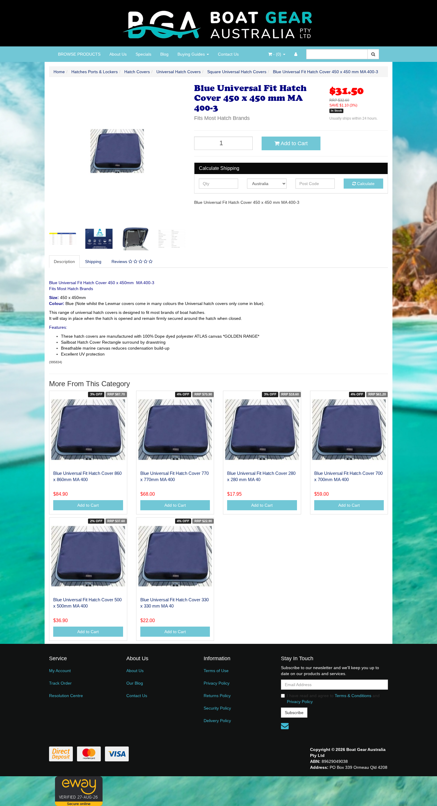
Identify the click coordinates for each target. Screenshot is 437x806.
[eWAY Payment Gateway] (79, 790)
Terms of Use (216, 670)
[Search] (373, 54)
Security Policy (217, 708)
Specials (143, 54)
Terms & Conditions (353, 695)
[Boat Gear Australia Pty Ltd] (218, 23)
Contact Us (228, 54)
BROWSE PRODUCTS (79, 54)
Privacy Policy (216, 683)
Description (64, 261)
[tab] (64, 261)
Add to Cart (293, 143)
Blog (164, 54)
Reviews (119, 261)
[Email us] (285, 726)
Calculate (365, 183)
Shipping (93, 261)
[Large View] (62, 239)
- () (277, 54)
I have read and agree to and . (333, 698)
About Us (118, 54)
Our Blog (134, 683)
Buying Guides (191, 54)
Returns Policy (217, 695)
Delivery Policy (217, 720)
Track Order (60, 683)
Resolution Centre (66, 695)
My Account (60, 670)
